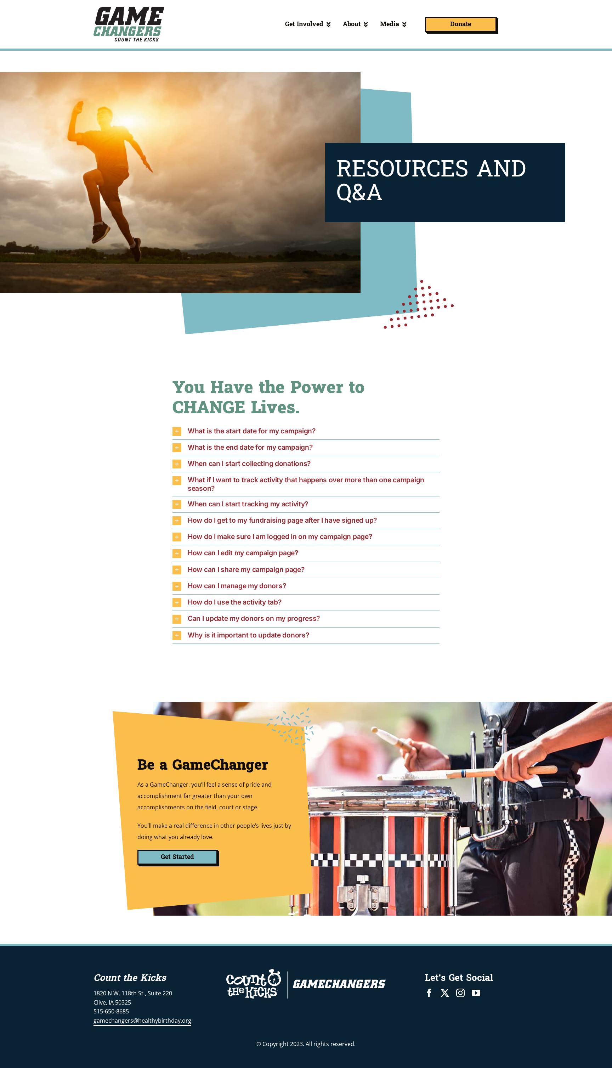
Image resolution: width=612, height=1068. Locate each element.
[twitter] (445, 993)
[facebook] (429, 993)
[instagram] (460, 993)
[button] (306, 431)
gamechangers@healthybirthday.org (142, 1020)
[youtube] (476, 993)
